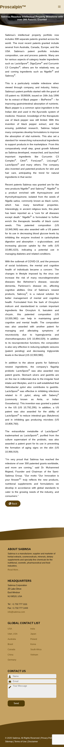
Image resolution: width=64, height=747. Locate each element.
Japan (33, 634)
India (32, 629)
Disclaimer (33, 741)
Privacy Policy (47, 738)
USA (10, 629)
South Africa (35, 649)
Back (14, 503)
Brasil (10, 644)
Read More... (14, 570)
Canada (11, 649)
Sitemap (9, 741)
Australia (12, 639)
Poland (33, 639)
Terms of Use (20, 741)
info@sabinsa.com (16, 612)
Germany (12, 660)
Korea (33, 644)
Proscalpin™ (13, 6)
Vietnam (34, 655)
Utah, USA (12, 634)
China (10, 655)
